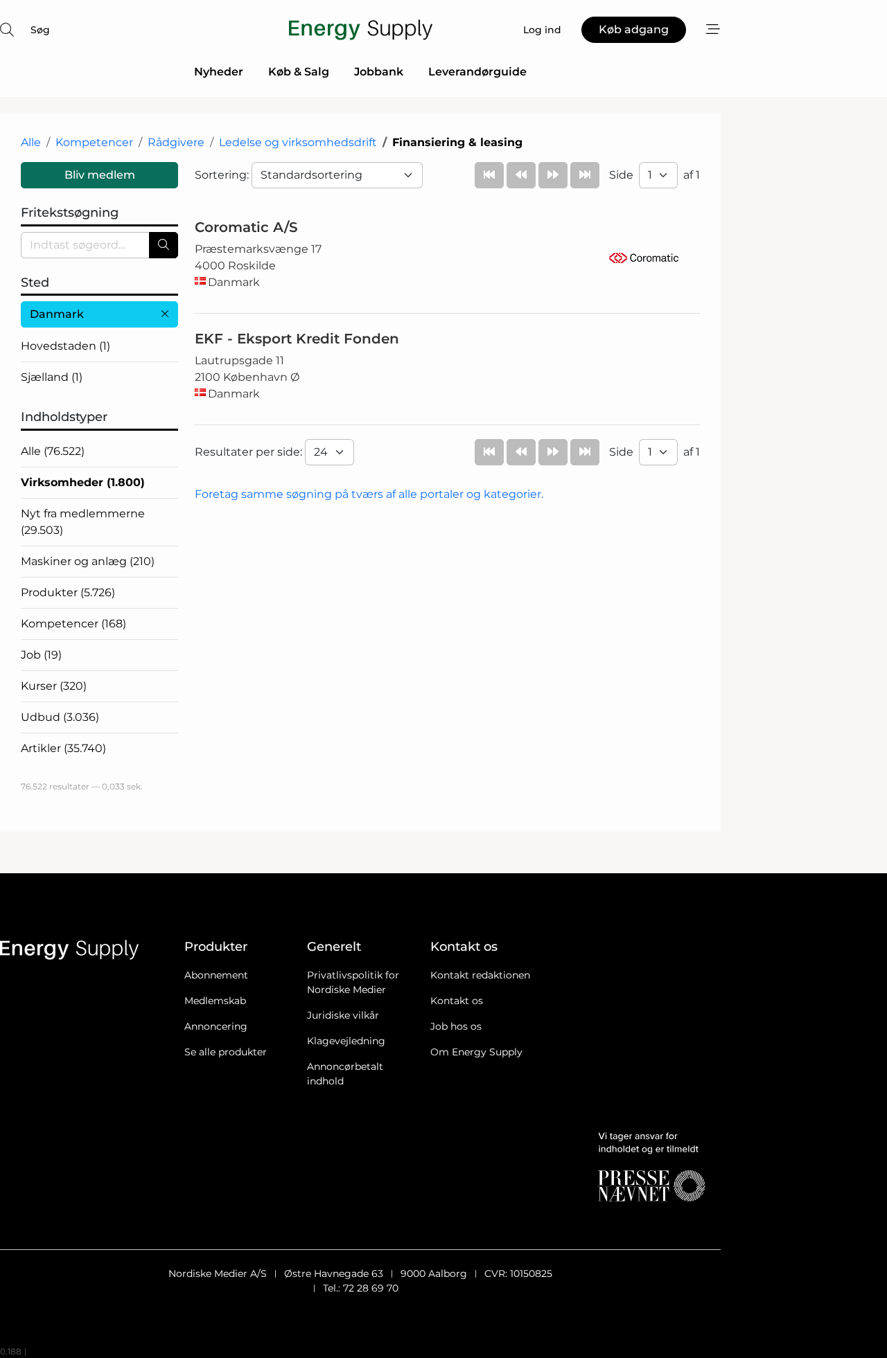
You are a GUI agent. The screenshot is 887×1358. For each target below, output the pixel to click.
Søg (40, 30)
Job (41, 654)
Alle (31, 142)
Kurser (54, 686)
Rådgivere (176, 142)
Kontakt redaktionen (480, 975)
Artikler (63, 748)
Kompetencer (94, 142)
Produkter (68, 592)
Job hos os (456, 1026)
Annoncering (215, 1026)
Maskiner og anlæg (88, 561)
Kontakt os (456, 1000)
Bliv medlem (99, 174)
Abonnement (216, 975)
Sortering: (223, 174)
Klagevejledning (346, 1041)
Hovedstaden (65, 345)
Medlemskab (215, 1000)
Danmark (57, 314)
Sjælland (51, 377)
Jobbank (378, 71)
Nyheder (218, 71)
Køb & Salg (298, 71)
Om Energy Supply (476, 1052)
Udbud (60, 717)
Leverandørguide (477, 71)
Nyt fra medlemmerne (83, 522)
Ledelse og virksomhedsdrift (298, 142)
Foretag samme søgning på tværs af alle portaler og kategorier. (369, 494)
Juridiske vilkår (343, 1015)
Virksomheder (83, 482)
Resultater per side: (250, 451)
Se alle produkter (225, 1052)
